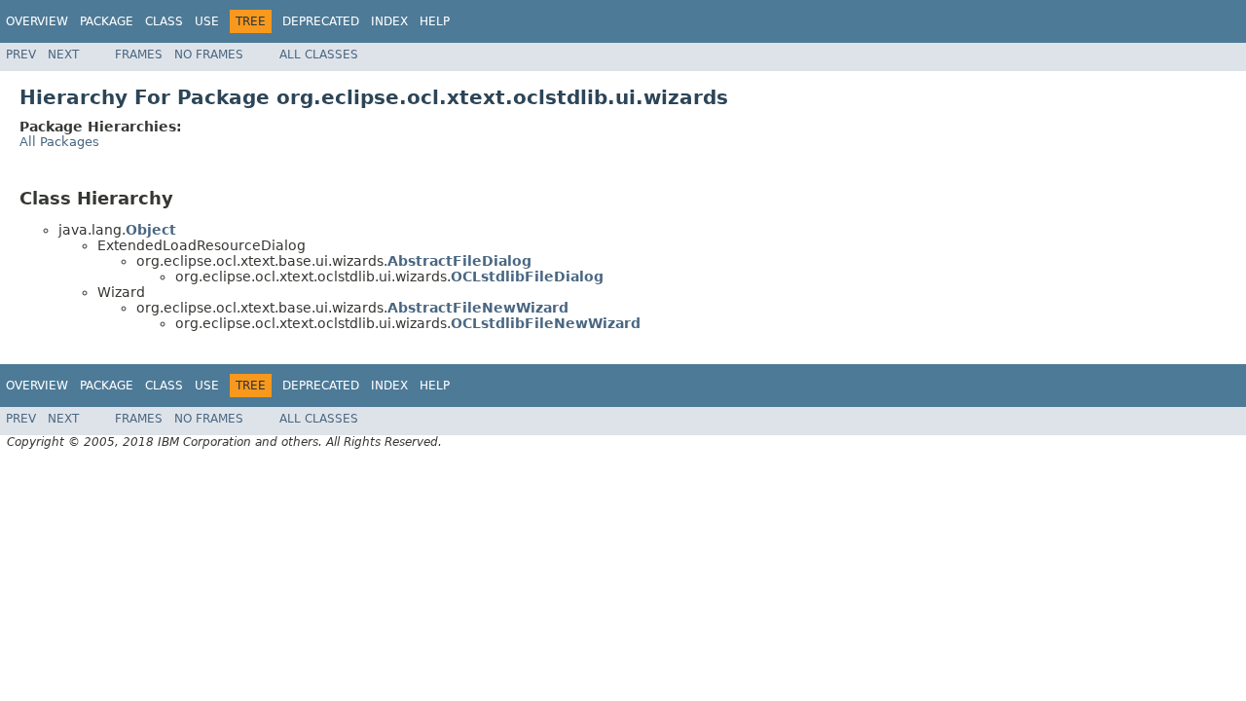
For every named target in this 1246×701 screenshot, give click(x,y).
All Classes (318, 54)
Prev (21, 54)
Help (435, 21)
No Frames (208, 54)
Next (63, 54)
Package (106, 21)
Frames (139, 54)
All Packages (59, 141)
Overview (37, 21)
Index (389, 21)
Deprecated (320, 21)
